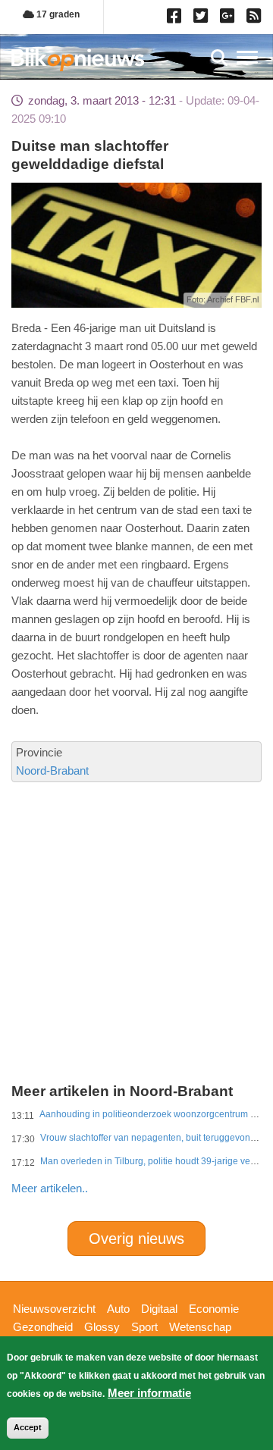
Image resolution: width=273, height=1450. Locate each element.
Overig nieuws (136, 1238)
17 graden (57, 14)
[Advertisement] (136, 881)
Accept (28, 1427)
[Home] (77, 59)
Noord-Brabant (52, 770)
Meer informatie (149, 1392)
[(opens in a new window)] (176, 19)
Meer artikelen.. (49, 1188)
